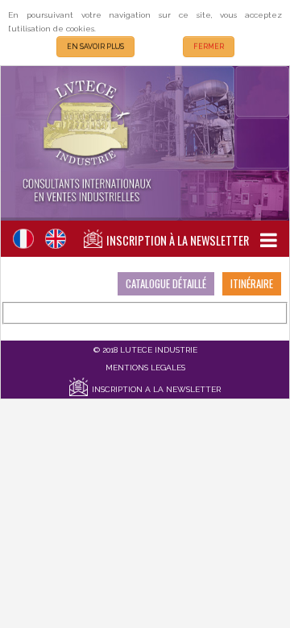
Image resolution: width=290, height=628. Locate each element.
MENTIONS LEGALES (145, 367)
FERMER (208, 47)
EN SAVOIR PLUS (95, 47)
